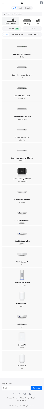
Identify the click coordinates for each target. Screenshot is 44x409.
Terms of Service (12, 398)
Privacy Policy (24, 398)
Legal (33, 398)
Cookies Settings (21, 400)
